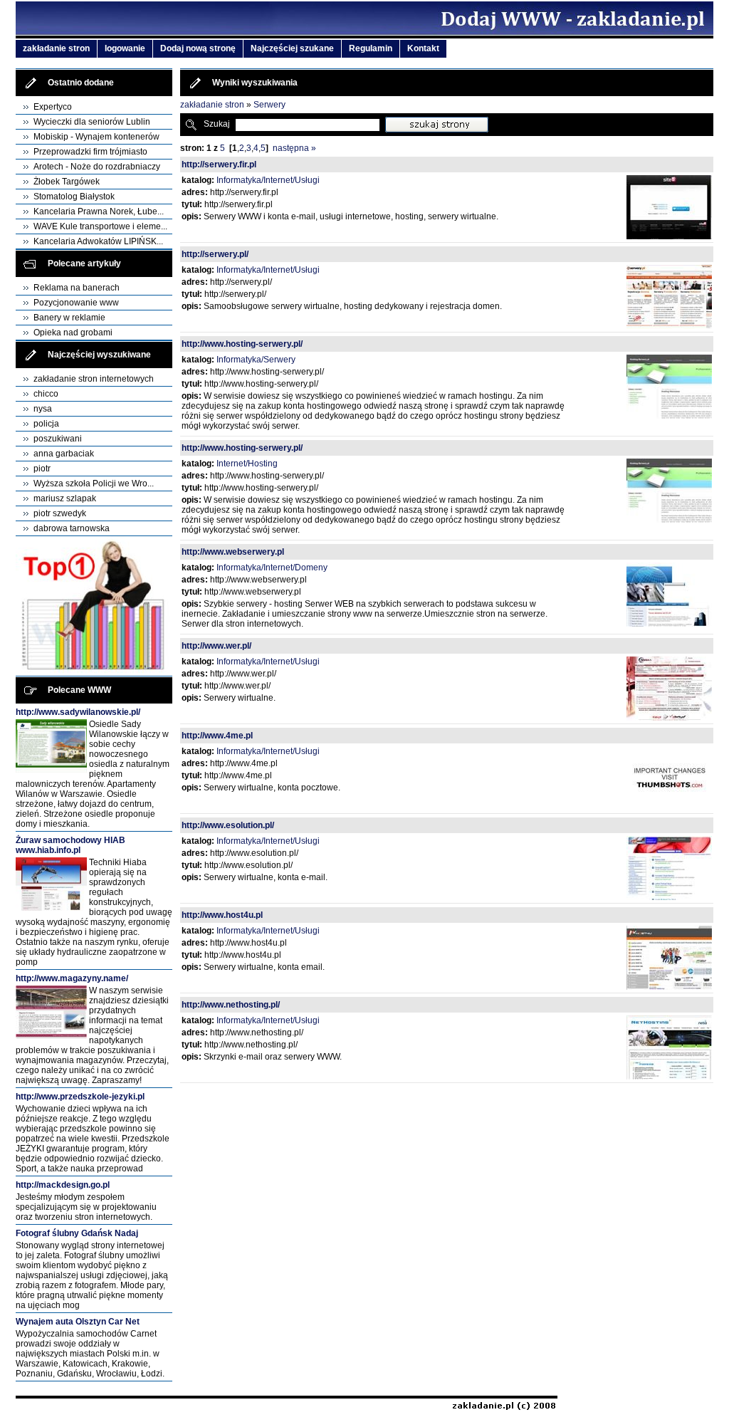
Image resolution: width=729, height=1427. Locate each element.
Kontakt (423, 48)
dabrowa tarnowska (71, 528)
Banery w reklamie (69, 318)
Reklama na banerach (76, 288)
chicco (45, 394)
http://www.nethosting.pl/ (231, 1005)
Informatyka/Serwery (255, 360)
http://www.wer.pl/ (216, 646)
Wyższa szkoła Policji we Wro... (93, 483)
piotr (42, 469)
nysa (42, 409)
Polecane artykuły (84, 263)
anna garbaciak (63, 454)
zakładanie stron (56, 48)
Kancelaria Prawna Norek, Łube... (98, 211)
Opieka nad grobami (72, 333)
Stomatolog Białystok (74, 197)
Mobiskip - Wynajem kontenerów (96, 137)
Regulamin (370, 48)
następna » (294, 148)
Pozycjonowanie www (76, 303)
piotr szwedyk (59, 513)
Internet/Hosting (247, 464)
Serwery (269, 105)
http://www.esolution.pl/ (228, 825)
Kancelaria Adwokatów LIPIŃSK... (98, 241)
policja (46, 424)
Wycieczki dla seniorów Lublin (91, 122)
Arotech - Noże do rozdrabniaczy (96, 167)
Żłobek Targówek (66, 182)
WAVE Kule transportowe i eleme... (100, 226)
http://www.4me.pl (217, 736)
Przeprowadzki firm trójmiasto (90, 152)
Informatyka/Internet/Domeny (271, 568)
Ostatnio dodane (81, 83)
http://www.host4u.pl (222, 915)
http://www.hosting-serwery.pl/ (242, 344)
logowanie (125, 48)
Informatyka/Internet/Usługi (268, 180)
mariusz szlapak (64, 498)
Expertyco (52, 107)
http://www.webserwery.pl (233, 552)
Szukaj (217, 124)
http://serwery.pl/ (215, 254)
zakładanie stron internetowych (93, 379)
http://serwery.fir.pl (219, 164)
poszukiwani (57, 439)
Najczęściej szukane (292, 48)
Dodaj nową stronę (198, 48)
